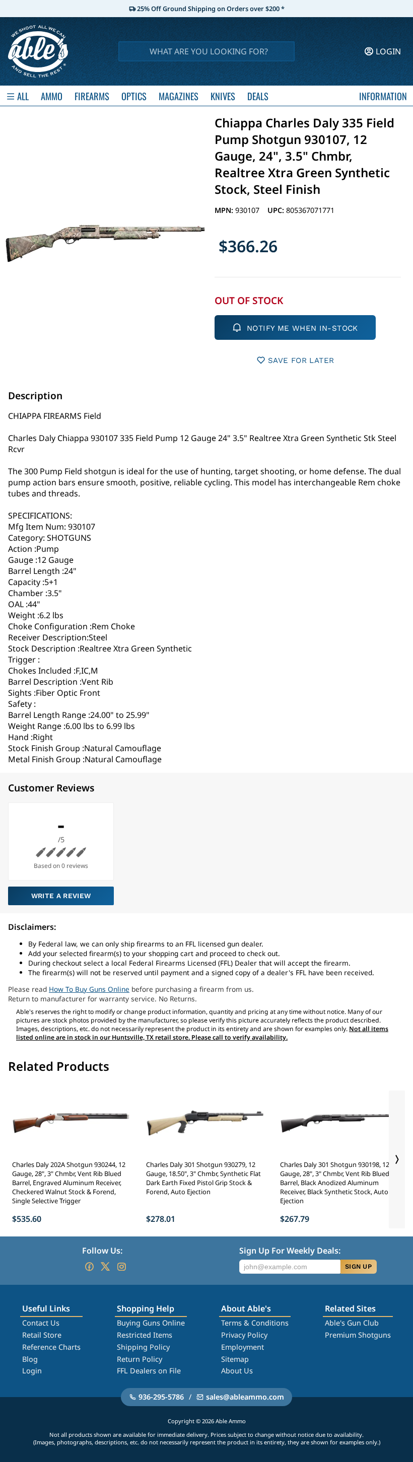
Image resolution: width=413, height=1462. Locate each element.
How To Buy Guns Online (89, 989)
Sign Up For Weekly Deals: (289, 1250)
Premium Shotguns (358, 1335)
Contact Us (40, 1323)
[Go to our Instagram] (121, 1266)
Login (32, 1370)
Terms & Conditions (255, 1323)
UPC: (276, 210)
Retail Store (41, 1335)
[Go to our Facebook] (89, 1266)
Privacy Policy (244, 1335)
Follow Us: (102, 1250)
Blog (30, 1359)
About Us (237, 1370)
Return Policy (139, 1359)
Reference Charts (51, 1347)
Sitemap (235, 1359)
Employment (242, 1347)
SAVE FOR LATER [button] (301, 360)
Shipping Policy (143, 1347)
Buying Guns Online (151, 1323)
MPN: (225, 210)
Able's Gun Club (352, 1323)
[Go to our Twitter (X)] (105, 1266)
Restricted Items (144, 1335)
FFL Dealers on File (149, 1370)
